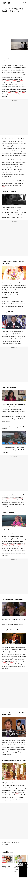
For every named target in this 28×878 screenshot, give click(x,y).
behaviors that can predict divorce (12, 67)
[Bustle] (6, 2)
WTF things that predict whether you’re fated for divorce (13, 183)
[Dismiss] (25, 863)
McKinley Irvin (16, 792)
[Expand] (20, 863)
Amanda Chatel (6, 58)
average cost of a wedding (14, 283)
